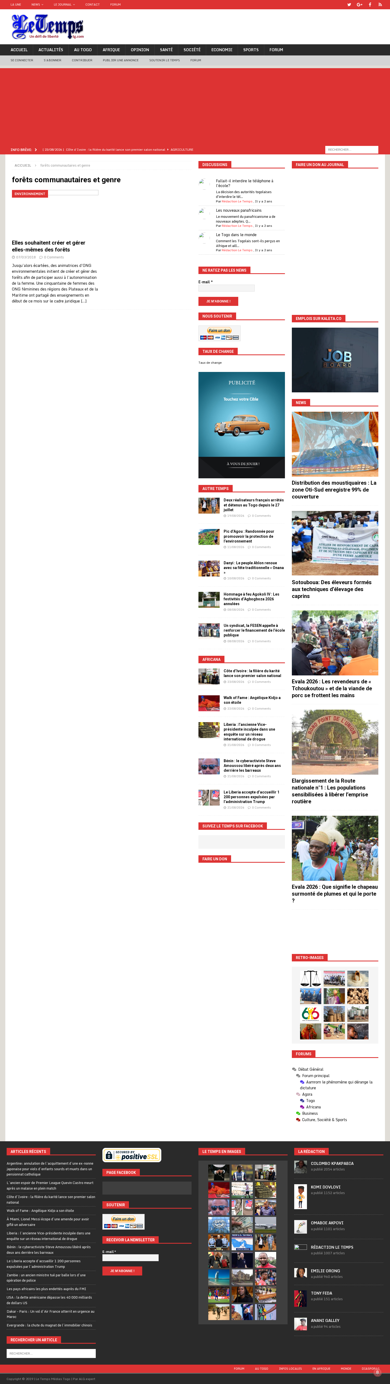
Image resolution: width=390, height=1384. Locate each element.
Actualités (50, 50)
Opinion (140, 50)
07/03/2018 (26, 257)
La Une (16, 4)
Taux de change (210, 362)
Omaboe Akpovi (327, 1223)
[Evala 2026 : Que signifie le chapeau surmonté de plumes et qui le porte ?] (335, 848)
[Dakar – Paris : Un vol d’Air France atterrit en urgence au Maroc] (265, 1225)
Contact (92, 4)
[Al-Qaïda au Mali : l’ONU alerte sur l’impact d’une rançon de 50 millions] (218, 1312)
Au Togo (83, 50)
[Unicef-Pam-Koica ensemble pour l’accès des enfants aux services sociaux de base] (310, 996)
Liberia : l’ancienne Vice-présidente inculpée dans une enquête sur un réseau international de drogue (48, 1236)
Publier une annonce (121, 60)
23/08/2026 (235, 681)
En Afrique (321, 1368)
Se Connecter (22, 60)
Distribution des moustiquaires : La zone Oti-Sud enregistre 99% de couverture (334, 490)
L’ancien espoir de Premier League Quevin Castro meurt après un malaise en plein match (50, 1185)
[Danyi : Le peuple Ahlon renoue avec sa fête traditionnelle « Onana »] (209, 568)
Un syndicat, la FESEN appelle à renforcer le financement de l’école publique (254, 630)
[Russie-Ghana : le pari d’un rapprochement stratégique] (218, 1260)
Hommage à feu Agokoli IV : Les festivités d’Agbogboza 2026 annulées (251, 599)
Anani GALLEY (325, 1320)
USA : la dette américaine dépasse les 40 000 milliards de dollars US (49, 1300)
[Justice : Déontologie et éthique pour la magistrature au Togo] (310, 979)
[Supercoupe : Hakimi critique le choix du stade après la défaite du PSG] (218, 1295)
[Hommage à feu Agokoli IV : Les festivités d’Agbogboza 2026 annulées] (209, 600)
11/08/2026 (235, 547)
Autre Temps (215, 489)
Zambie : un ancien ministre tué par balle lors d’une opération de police (46, 1277)
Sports (251, 50)
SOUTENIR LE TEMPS (164, 60)
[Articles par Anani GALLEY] (300, 1327)
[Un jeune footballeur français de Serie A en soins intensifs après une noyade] (265, 1277)
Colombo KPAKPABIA (332, 1163)
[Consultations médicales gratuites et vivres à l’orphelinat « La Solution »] (334, 979)
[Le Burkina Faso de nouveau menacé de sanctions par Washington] (242, 1312)
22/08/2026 (235, 708)
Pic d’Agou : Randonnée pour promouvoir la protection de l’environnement (249, 536)
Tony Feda (321, 1293)
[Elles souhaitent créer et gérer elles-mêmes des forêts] (55, 213)
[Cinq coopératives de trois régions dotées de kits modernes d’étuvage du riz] (358, 1014)
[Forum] (380, 4)
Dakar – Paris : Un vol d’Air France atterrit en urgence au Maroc (50, 1314)
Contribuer (82, 60)
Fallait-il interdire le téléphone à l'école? (244, 183)
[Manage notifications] (377, 1372)
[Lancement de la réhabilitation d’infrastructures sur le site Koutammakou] (334, 1014)
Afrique (111, 50)
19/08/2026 (235, 515)
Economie (221, 50)
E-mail (205, 282)
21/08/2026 (235, 745)
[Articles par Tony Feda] (300, 1304)
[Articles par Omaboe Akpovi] (300, 1231)
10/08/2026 (235, 578)
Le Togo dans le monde (236, 235)
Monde (346, 1368)
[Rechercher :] (351, 149)
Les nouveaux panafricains (239, 210)
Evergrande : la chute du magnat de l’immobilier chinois (49, 1325)
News (36, 4)
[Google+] (359, 4)
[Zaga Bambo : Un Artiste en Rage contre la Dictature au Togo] (310, 1031)
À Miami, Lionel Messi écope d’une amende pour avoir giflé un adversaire (48, 1221)
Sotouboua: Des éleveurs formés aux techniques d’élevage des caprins (332, 589)
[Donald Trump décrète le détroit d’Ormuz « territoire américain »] (242, 1242)
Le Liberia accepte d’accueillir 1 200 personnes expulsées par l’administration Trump (251, 797)
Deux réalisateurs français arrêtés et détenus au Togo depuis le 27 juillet (254, 505)
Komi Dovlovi (326, 1187)
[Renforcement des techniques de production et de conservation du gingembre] (358, 996)
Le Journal (63, 4)
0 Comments (54, 257)
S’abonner (52, 60)
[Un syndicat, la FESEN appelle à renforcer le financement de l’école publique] (209, 631)
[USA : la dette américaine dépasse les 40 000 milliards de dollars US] (242, 1225)
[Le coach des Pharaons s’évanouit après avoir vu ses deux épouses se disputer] (242, 1260)
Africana (211, 659)
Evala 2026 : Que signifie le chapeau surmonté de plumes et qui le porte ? (335, 894)
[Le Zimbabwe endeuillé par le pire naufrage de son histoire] (265, 1295)
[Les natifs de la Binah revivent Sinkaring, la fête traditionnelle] (334, 1031)
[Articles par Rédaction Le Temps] (300, 1254)
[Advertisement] (195, 105)
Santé (166, 50)
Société (192, 50)
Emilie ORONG (325, 1271)
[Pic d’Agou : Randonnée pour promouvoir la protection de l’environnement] (209, 537)
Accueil (19, 50)
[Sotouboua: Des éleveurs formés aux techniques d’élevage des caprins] (335, 543)
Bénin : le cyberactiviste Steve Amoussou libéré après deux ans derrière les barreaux (252, 766)
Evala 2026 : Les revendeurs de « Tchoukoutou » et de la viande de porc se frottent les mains (332, 688)
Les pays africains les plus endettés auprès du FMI (46, 1289)
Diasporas (371, 1368)
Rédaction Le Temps (237, 201)
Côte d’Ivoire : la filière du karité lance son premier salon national (51, 1199)
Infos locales (290, 1368)
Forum (115, 4)
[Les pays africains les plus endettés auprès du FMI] (218, 1225)
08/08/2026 (235, 609)
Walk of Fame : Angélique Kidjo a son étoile (40, 1210)
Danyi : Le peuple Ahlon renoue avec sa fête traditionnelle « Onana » (254, 568)
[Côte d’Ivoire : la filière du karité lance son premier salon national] (209, 676)
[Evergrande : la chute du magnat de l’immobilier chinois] (218, 1242)
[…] (83, 301)
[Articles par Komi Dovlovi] (300, 1206)
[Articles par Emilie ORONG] (300, 1274)
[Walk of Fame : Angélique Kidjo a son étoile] (209, 703)
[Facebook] (370, 4)
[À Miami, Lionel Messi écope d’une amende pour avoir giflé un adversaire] (242, 1190)
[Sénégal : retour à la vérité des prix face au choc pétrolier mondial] (265, 1312)
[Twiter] (349, 4)
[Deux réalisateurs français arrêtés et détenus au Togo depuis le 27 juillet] (209, 506)
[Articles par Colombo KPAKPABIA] (300, 1170)
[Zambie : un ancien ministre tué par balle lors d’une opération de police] (265, 1207)
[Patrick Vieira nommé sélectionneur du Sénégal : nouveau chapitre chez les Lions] (265, 1260)
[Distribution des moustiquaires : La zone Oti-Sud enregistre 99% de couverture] (335, 444)
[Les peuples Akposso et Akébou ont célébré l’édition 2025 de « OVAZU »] (358, 979)
